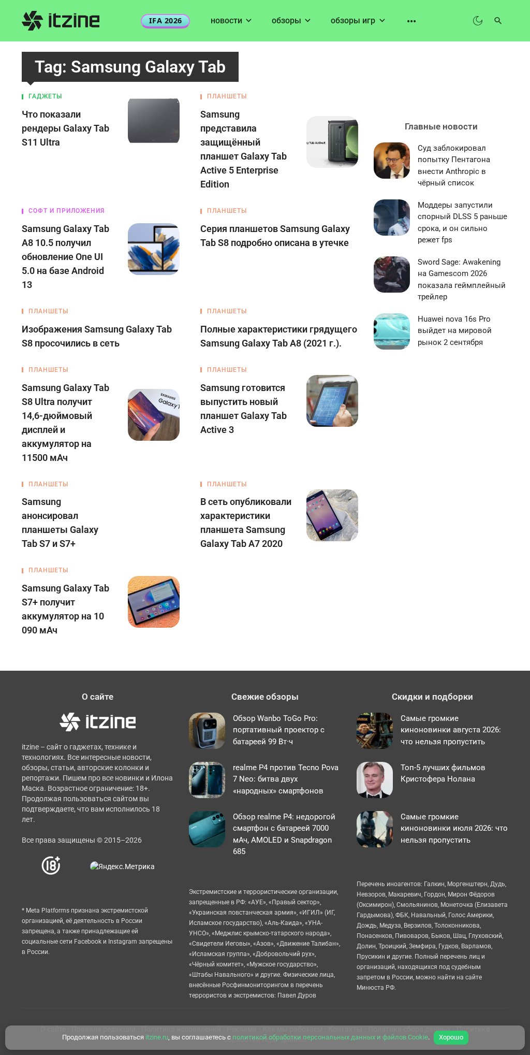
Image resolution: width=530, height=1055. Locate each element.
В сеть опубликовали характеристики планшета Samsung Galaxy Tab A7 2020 (245, 522)
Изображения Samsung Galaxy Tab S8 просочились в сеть (97, 336)
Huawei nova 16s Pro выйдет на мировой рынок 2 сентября (455, 330)
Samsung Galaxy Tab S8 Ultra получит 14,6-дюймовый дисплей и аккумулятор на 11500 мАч (65, 422)
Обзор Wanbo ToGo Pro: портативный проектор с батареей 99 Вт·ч (279, 730)
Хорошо (451, 1037)
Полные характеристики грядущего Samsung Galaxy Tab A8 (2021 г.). (278, 336)
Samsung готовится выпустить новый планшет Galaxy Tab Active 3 (243, 408)
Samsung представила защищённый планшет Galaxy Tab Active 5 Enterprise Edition (243, 149)
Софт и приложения (66, 210)
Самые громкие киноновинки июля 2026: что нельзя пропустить (454, 828)
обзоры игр (353, 20)
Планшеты (227, 96)
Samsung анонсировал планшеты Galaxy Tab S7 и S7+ (60, 522)
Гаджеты (45, 96)
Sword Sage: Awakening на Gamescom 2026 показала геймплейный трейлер (462, 279)
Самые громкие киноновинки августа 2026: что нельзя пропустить (451, 730)
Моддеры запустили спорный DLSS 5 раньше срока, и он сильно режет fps (462, 222)
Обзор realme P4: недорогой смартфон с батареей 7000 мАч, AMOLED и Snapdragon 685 (284, 834)
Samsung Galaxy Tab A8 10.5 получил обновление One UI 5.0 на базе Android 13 (65, 256)
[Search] (498, 20)
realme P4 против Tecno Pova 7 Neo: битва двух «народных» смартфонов (285, 779)
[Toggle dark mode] (477, 20)
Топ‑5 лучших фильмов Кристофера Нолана (443, 773)
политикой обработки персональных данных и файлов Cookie (330, 1037)
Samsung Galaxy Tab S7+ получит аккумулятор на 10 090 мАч (65, 609)
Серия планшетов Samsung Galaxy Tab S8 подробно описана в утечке (275, 235)
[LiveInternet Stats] (76, 866)
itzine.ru (156, 1037)
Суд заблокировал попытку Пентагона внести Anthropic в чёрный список (454, 165)
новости (226, 20)
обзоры (286, 20)
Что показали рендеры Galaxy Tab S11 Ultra (65, 128)
